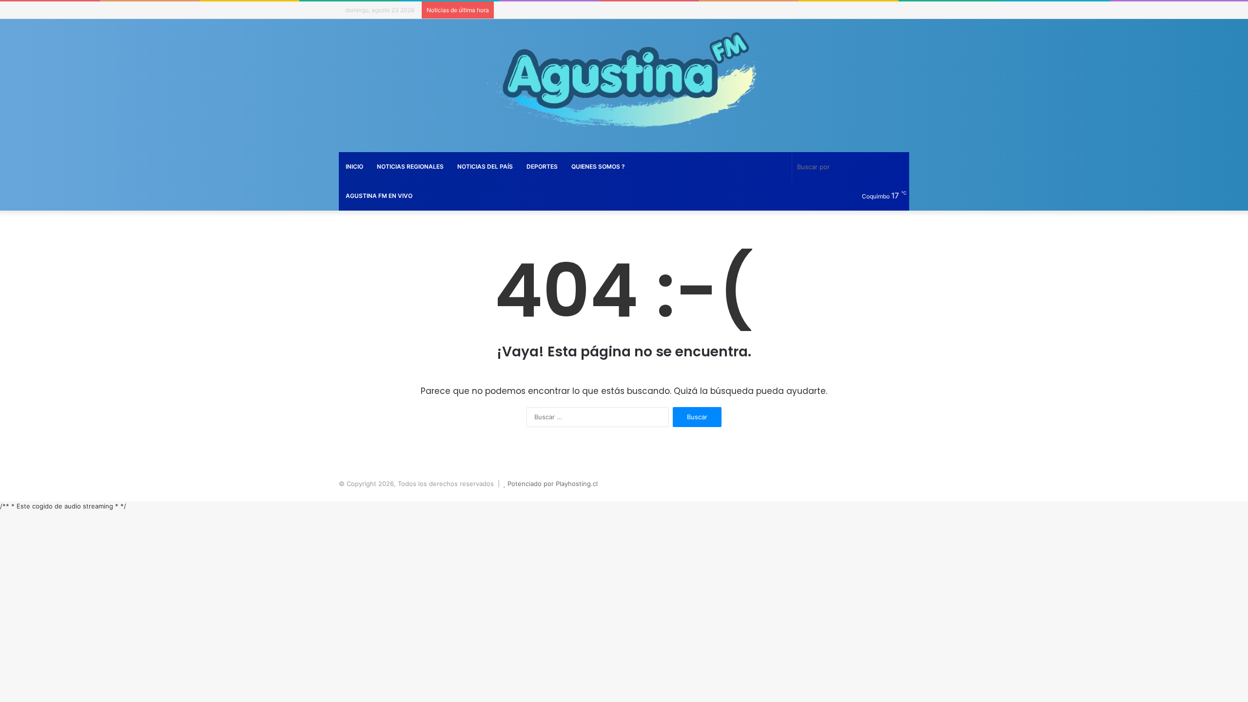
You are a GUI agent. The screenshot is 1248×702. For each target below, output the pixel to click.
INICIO (354, 166)
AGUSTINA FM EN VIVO (379, 195)
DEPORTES (542, 166)
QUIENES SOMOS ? (598, 166)
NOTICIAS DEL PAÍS (485, 166)
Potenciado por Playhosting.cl (552, 484)
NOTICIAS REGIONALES (410, 166)
